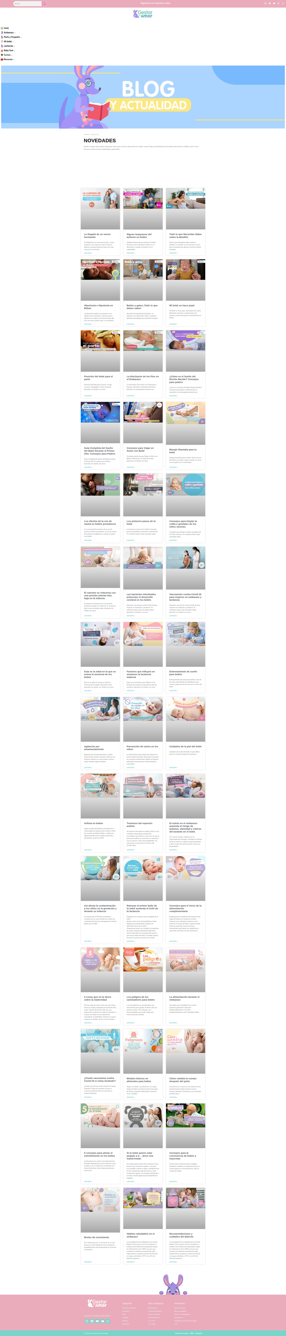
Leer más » (88, 253)
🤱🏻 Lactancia (8, 46)
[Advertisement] (143, 168)
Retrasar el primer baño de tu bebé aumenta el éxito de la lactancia (142, 908)
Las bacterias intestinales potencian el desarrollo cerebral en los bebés (141, 597)
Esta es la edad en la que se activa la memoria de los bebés (100, 674)
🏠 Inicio (5, 28)
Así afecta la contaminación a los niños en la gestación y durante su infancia (100, 908)
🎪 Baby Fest (8, 50)
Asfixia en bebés (93, 823)
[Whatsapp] (283, 3)
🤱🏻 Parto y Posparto (11, 37)
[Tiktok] (278, 3)
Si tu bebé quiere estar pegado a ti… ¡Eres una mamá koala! (140, 1156)
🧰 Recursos (8, 59)
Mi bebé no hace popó (182, 305)
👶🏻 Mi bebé (7, 42)
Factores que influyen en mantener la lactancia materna (141, 674)
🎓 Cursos (7, 55)
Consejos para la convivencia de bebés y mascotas (182, 1156)
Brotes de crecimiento (96, 1237)
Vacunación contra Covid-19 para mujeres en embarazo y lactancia (185, 597)
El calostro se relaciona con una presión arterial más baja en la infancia (100, 595)
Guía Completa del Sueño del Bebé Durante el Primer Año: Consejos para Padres (99, 451)
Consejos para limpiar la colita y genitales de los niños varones (183, 524)
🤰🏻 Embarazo (8, 33)
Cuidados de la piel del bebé (185, 746)
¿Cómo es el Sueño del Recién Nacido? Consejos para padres (184, 379)
